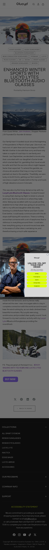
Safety (37, 273)
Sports (36, 279)
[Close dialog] (48, 255)
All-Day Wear (36, 282)
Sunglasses (37, 286)
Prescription (37, 276)
